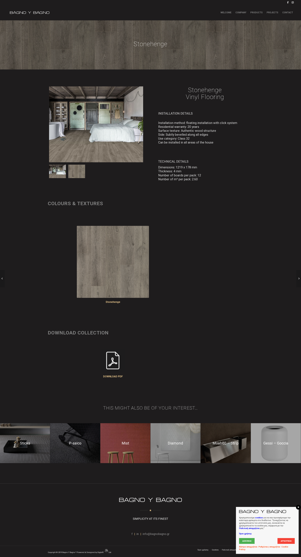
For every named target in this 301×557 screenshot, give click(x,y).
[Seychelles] (2, 278)
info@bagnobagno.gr (156, 534)
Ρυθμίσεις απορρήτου (269, 547)
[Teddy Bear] (298, 278)
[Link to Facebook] (288, 2)
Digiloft (101, 552)
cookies (259, 517)
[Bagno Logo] (29, 12)
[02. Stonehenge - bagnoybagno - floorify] (76, 171)
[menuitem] (226, 12)
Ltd (110, 552)
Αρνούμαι (286, 541)
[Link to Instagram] (292, 2)
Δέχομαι (246, 541)
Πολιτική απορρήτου (249, 528)
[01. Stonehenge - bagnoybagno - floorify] (96, 124)
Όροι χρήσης (245, 533)
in (138, 534)
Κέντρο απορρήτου (248, 547)
